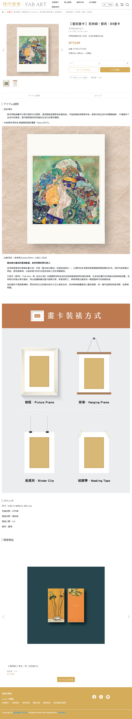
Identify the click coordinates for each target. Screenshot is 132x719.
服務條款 (46, 702)
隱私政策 (36, 702)
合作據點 (92, 2)
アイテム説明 (34, 95)
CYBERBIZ (61, 712)
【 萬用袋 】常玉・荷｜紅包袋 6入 (23, 666)
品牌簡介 (55, 2)
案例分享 (80, 2)
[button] (61, 50)
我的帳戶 (15, 702)
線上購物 (67, 2)
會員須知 (26, 702)
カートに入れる (83, 69)
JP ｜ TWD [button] (107, 4)
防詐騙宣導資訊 (59, 702)
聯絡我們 (55, 7)
